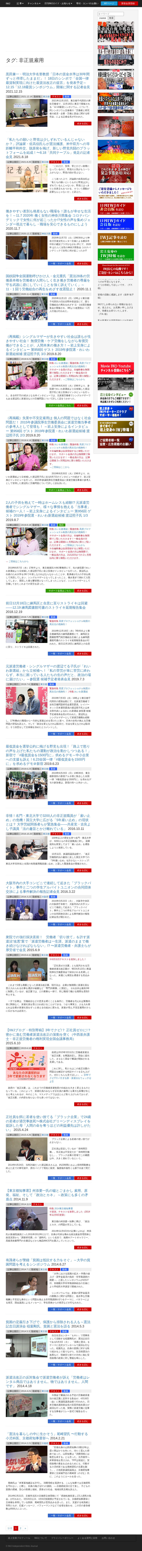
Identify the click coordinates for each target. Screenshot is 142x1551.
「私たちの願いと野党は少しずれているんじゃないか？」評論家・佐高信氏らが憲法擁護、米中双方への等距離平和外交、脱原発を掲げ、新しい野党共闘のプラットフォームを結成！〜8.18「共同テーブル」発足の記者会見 (48, 148)
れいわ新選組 (61, 363)
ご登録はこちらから (19, 561)
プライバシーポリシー (62, 1538)
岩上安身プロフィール (19, 1538)
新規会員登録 (128, 3)
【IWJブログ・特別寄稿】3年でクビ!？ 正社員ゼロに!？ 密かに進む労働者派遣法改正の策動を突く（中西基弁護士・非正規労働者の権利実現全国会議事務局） (48, 1034)
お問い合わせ (108, 1538)
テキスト (56, 96)
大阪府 (45, 897)
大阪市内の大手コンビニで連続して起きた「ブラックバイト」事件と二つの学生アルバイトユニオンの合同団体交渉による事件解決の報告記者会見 (48, 887)
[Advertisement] (48, 29)
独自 (61, 359)
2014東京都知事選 (63, 1208)
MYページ (109, 3)
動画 (67, 96)
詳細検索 (102, 18)
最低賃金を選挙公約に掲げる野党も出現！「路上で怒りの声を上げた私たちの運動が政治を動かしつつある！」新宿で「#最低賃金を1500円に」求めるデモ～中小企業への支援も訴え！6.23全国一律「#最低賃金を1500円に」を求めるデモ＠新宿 (48, 755)
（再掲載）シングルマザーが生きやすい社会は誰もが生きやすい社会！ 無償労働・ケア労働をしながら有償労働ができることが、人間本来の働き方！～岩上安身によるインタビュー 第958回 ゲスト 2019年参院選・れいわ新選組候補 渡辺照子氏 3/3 (48, 345)
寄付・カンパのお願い (87, 3)
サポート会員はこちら (60, 405)
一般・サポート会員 (61, 263)
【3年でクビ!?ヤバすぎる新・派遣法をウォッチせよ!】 (70, 1078)
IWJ (8, 3)
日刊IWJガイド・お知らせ (58, 3)
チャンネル (33, 3)
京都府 (45, 1443)
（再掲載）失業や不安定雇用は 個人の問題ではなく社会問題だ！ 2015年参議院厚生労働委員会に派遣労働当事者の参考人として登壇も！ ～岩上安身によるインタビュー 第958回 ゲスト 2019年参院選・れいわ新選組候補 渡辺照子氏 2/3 (48, 426)
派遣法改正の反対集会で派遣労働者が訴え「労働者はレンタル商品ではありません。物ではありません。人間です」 (48, 1381)
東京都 (46, 96)
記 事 (19, 3)
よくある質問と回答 (87, 1538)
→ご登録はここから (59, 467)
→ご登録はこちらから (74, 379)
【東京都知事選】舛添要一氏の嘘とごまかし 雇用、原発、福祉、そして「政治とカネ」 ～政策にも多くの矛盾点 (47, 1195)
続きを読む (82, 123)
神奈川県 (46, 233)
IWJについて (40, 1538)
